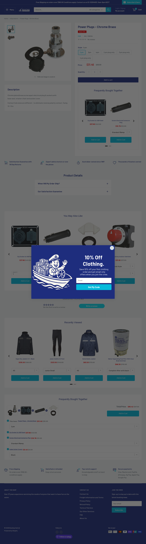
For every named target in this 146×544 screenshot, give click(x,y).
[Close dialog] (112, 248)
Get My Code (94, 287)
